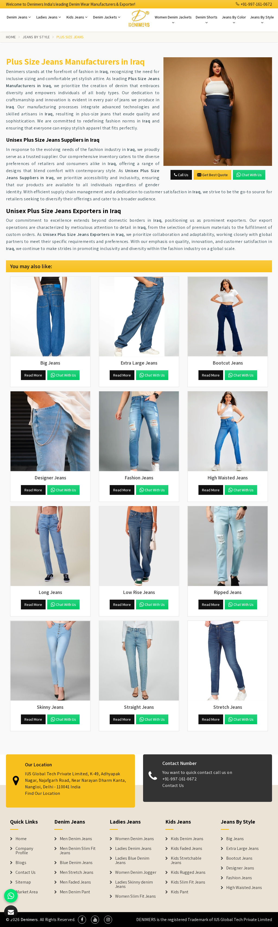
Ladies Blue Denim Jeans (132, 860)
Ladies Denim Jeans (133, 848)
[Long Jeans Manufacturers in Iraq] (50, 546)
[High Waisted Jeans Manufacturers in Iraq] (228, 431)
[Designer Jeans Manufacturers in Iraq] (50, 431)
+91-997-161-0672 (256, 4)
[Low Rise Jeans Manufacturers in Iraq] (139, 546)
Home (11, 36)
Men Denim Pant (75, 892)
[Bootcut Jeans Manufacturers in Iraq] (228, 317)
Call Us (182, 174)
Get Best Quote (215, 174)
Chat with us (252, 174)
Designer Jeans (240, 868)
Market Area (26, 892)
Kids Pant (179, 892)
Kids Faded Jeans (186, 848)
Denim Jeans (17, 17)
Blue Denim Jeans (76, 862)
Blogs (20, 862)
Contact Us (173, 785)
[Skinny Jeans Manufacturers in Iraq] (50, 661)
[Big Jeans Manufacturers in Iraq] (50, 317)
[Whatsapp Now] (11, 896)
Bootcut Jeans (239, 858)
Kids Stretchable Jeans (186, 860)
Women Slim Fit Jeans (135, 896)
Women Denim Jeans (134, 839)
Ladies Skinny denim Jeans (134, 884)
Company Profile (24, 850)
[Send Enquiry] (217, 111)
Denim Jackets (105, 17)
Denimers (29, 919)
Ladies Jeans (47, 17)
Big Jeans (235, 839)
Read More (33, 375)
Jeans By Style (262, 17)
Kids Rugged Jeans (188, 872)
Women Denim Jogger (135, 872)
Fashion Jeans (239, 878)
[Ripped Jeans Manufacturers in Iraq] (228, 546)
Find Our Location (42, 793)
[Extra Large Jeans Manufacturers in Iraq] (139, 317)
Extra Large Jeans (242, 848)
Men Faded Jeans (75, 882)
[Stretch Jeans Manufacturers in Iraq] (228, 661)
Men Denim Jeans (76, 839)
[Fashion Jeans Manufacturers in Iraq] (139, 431)
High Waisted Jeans (244, 887)
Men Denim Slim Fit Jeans (78, 850)
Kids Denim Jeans (187, 839)
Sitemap (23, 882)
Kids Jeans (76, 17)
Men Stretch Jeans (76, 872)
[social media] (82, 920)
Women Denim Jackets (173, 17)
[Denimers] (139, 18)
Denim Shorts (206, 17)
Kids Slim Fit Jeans (188, 882)
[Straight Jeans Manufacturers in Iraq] (139, 661)
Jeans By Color (234, 17)
